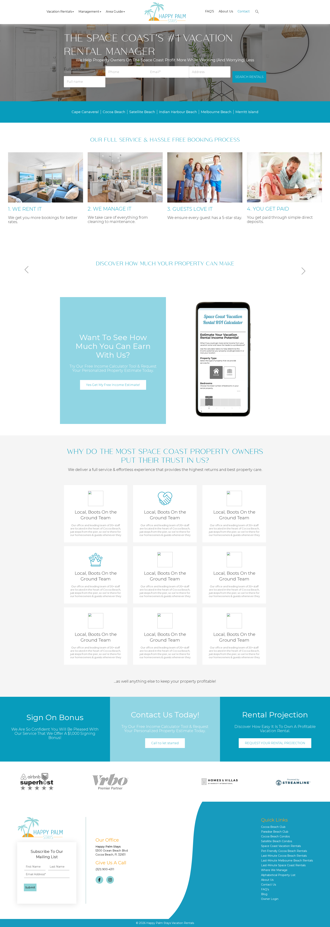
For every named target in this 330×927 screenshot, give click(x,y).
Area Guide (114, 11)
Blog (264, 894)
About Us (226, 11)
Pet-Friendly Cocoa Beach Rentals (284, 851)
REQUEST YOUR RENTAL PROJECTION (275, 743)
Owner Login (269, 899)
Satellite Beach (142, 112)
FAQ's (265, 889)
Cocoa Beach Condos (275, 836)
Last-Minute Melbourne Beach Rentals (287, 860)
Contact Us (268, 884)
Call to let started (165, 743)
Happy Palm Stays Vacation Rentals (170, 923)
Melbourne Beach (216, 112)
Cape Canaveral (85, 112)
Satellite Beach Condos (276, 841)
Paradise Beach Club (274, 831)
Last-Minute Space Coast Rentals (283, 865)
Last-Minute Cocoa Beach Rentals (284, 855)
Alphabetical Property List (278, 875)
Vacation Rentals (59, 11)
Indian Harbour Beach (178, 112)
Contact (244, 11)
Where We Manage (274, 870)
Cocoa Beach (114, 112)
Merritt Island (246, 112)
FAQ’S (209, 11)
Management (88, 11)
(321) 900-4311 (104, 869)
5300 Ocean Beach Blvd (111, 850)
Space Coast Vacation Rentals (281, 846)
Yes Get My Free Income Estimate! (113, 385)
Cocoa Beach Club (273, 827)
